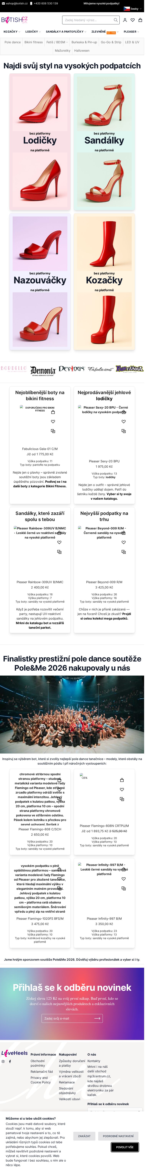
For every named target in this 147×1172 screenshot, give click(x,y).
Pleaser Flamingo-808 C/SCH (40, 829)
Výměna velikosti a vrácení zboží (71, 1074)
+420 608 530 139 (46, 3)
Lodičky (40, 140)
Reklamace (67, 1082)
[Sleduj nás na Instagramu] (3, 1061)
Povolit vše (125, 1147)
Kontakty (93, 1061)
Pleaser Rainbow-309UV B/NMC (40, 582)
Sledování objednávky (67, 1090)
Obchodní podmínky (38, 1063)
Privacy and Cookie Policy (41, 1080)
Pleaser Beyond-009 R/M (104, 582)
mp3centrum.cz (98, 1076)
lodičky (104, 398)
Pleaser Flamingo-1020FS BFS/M (40, 918)
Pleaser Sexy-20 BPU (104, 461)
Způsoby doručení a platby (72, 1063)
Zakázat (84, 1136)
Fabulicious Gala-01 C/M (40, 449)
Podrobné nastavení (118, 1136)
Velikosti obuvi (69, 1099)
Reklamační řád (42, 1071)
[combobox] (91, 20)
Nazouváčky (40, 280)
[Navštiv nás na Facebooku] (9, 1061)
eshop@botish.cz (17, 3)
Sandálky (104, 140)
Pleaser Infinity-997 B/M (104, 918)
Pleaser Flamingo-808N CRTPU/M (104, 826)
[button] (133, 8)
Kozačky (104, 280)
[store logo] (14, 20)
